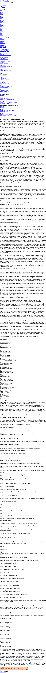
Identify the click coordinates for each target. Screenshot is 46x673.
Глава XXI (2, 26)
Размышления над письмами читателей (6, 36)
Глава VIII (1, 33)
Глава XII (1, 19)
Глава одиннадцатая (3, 46)
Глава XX (1, 25)
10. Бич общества (3, 62)
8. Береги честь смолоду (4, 60)
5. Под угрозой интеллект (4, 58)
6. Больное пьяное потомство (4, 80)
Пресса (3, 6)
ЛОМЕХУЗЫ (2, 64)
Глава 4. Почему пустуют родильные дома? (7, 110)
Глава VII (1, 32)
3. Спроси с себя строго (4, 50)
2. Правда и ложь (3, 77)
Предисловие (2, 95)
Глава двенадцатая (3, 47)
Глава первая (2, 38)
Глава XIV (2, 20)
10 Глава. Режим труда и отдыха (5, 103)
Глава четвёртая (2, 40)
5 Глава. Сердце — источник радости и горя (7, 99)
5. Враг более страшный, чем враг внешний (7, 92)
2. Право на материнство (4, 90)
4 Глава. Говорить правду (4, 98)
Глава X (1, 17)
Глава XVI (2, 22)
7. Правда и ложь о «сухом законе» (5, 70)
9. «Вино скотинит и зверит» (4, 83)
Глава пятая (2, 41)
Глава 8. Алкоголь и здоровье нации (5, 113)
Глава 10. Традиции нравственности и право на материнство (9, 115)
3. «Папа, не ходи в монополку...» (5, 56)
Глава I (1, 10)
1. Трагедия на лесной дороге (4, 76)
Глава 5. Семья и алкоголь (4, 111)
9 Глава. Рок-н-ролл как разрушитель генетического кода (9, 102)
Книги (3, 4)
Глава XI (1, 18)
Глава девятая (2, 44)
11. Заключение (2, 84)
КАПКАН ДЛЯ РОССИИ (4, 88)
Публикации (4, 5)
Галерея (3, 7)
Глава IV (1, 12)
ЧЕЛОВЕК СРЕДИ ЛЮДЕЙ (4, 27)
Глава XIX (2, 24)
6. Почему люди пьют (3, 69)
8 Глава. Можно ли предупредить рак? (6, 101)
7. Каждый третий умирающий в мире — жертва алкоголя (9, 81)
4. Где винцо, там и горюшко (4, 79)
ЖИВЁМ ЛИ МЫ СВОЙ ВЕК (5, 37)
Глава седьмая (2, 43)
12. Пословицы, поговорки (4, 85)
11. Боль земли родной (3, 73)
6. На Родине (2, 52)
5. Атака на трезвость (3, 68)
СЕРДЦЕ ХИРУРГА (3, 9)
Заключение (2, 93)
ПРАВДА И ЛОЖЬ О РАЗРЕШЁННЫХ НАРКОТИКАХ (9, 105)
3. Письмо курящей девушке (4, 91)
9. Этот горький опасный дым (5, 61)
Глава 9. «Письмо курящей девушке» (6, 114)
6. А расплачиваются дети (4, 59)
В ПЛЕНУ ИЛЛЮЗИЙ (3, 53)
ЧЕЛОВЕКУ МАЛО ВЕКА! (4, 94)
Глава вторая (2, 39)
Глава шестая (2, 42)
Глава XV (1, 21)
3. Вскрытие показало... (4, 78)
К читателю (2, 54)
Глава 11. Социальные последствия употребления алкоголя (9, 116)
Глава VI (1, 14)
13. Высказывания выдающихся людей (6, 86)
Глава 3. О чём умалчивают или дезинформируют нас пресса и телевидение (12, 109)
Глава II (1, 28)
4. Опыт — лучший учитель (4, 51)
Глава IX (1, 16)
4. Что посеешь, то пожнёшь (4, 57)
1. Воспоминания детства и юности (5, 55)
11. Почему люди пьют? (4, 63)
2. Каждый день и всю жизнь (4, 49)
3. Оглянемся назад (3, 67)
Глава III (1, 29)
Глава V (1, 13)
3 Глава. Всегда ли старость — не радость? (6, 97)
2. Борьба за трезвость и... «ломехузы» (6, 66)
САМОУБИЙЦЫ (3, 75)
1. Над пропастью (3, 65)
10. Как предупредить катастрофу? (5, 72)
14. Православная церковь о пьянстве (6, 87)
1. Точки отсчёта (2, 48)
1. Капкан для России (3, 89)
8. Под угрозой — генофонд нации (5, 71)
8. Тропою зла (2, 82)
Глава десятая (2, 45)
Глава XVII (2, 23)
